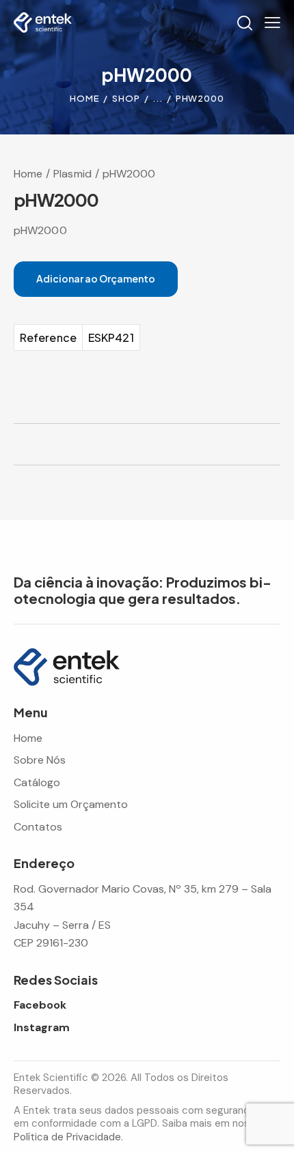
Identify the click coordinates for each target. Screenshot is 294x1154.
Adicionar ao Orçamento (95, 278)
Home (85, 98)
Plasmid (72, 174)
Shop (126, 98)
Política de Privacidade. (68, 1137)
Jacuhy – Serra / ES (62, 925)
